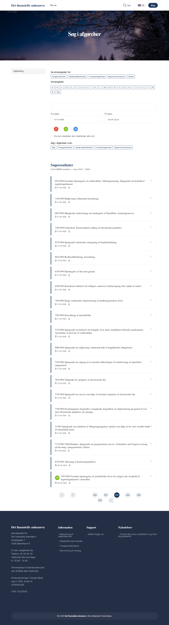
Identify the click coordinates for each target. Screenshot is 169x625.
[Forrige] (62, 495)
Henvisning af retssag (70, 550)
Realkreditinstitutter (77, 76)
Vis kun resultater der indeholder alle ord (74, 136)
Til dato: (108, 114)
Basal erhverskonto (116, 76)
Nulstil (131, 76)
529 (128, 495)
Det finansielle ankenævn (28, 5)
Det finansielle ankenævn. (76, 616)
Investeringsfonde (97, 76)
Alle (58, 92)
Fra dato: (55, 114)
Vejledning (18, 71)
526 (95, 495)
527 (105, 495)
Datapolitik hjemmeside (71, 541)
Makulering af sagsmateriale (65, 535)
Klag (153, 5)
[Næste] (111, 500)
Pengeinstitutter (59, 76)
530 (138, 495)
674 (100, 500)
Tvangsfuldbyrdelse (69, 546)
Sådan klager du (96, 534)
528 (117, 495)
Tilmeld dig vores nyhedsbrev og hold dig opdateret (137, 535)
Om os (53, 5)
